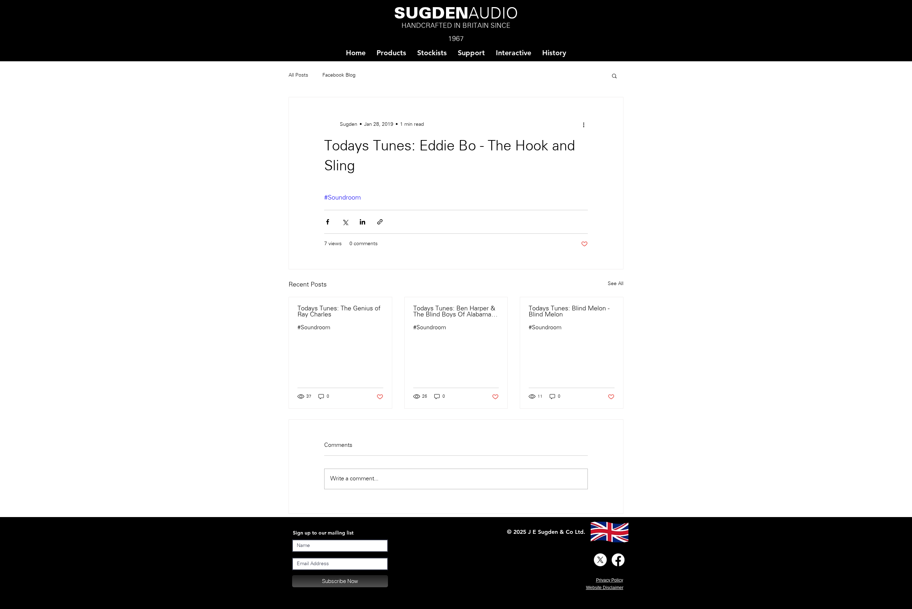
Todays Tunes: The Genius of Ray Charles (338, 312)
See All (615, 284)
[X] (600, 559)
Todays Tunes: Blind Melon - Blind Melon (569, 312)
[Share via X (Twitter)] (345, 221)
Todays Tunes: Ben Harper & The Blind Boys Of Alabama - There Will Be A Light (454, 312)
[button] (431, 53)
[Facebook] (618, 559)
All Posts (298, 75)
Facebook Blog (339, 75)
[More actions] (583, 124)
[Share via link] (380, 221)
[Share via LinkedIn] (362, 221)
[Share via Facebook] (327, 221)
